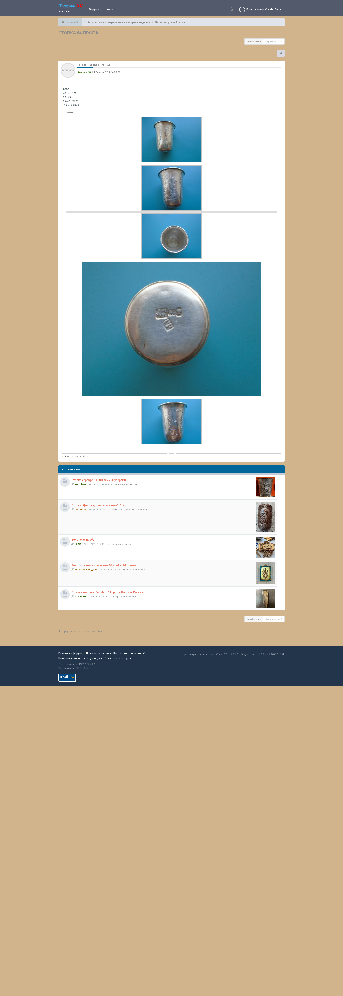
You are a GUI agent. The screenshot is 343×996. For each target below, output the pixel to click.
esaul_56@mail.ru (77, 456)
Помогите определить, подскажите (130, 509)
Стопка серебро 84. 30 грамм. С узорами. (99, 480)
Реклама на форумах (71, 653)
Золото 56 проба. (83, 539)
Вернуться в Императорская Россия (83, 631)
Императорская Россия (125, 484)
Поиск (110, 9)
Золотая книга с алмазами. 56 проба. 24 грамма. (104, 565)
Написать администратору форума (80, 658)
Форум (93, 9)
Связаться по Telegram (118, 658)
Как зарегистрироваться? (129, 653)
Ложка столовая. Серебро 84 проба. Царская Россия (107, 592)
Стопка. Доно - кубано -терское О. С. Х (97, 505)
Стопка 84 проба (78, 32)
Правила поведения (98, 653)
